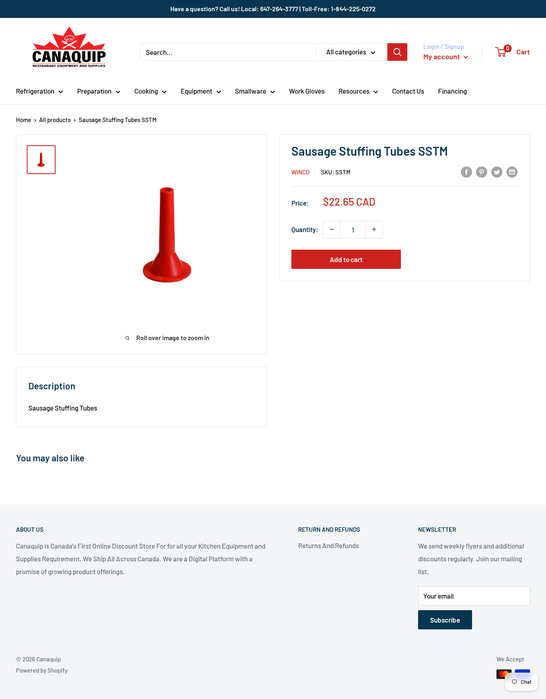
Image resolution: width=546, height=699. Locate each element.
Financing (452, 91)
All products (55, 119)
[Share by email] (512, 171)
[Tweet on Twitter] (496, 171)
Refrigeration (35, 91)
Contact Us (408, 91)
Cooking (146, 91)
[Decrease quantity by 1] (331, 229)
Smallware (250, 91)
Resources (354, 91)
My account (442, 56)
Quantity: (304, 229)
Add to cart (346, 259)
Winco (300, 172)
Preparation (94, 91)
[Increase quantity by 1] (374, 229)
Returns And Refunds (328, 545)
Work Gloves (307, 91)
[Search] (397, 52)
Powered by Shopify (42, 670)
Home (23, 119)
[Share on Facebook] (466, 171)
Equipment (196, 91)
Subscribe (445, 620)
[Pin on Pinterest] (481, 171)
